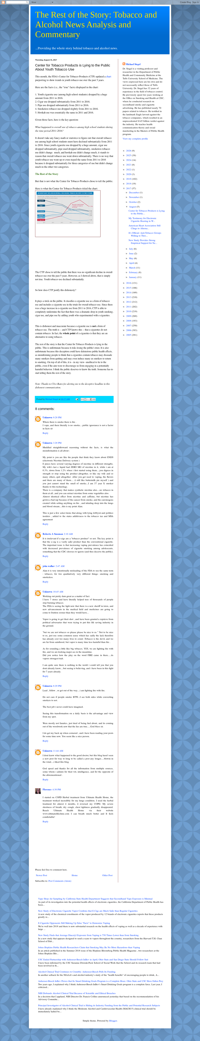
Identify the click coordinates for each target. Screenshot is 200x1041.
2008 (129, 320)
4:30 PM (56, 789)
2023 (129, 164)
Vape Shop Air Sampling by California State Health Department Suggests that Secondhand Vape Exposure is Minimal (95, 898)
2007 (129, 325)
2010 (129, 311)
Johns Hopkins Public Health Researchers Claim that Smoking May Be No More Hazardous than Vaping (89, 947)
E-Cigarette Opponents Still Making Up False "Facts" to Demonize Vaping (74, 922)
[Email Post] (76, 399)
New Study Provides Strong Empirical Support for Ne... (143, 241)
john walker (49, 566)
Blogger (113, 1020)
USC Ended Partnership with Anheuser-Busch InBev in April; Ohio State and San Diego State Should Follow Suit (93, 959)
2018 (129, 183)
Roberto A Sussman (53, 534)
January (133, 277)
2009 (129, 315)
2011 (129, 306)
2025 (129, 155)
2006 (129, 330)
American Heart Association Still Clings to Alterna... (144, 227)
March (132, 267)
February (133, 272)
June (131, 253)
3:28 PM (57, 442)
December (134, 192)
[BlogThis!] (85, 399)
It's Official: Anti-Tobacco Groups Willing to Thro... (145, 234)
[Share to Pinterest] (94, 399)
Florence (47, 789)
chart (108, 76)
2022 (129, 169)
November (134, 197)
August (133, 206)
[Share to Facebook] (91, 399)
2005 (129, 334)
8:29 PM (57, 685)
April (132, 262)
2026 (129, 150)
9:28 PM (57, 417)
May (131, 258)
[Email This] (82, 399)
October (133, 201)
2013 (129, 297)
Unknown (47, 417)
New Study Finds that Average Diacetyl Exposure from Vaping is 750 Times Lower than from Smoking (88, 935)
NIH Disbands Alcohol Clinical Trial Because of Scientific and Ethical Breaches (77, 993)
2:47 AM (60, 566)
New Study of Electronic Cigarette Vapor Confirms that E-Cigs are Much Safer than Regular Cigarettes (88, 910)
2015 (129, 287)
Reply (45, 432)
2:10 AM (68, 533)
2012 (129, 301)
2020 (129, 174)
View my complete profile (135, 138)
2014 (129, 292)
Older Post (107, 875)
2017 (129, 188)
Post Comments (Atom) (59, 880)
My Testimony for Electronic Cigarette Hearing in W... (142, 219)
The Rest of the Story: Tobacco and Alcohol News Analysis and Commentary (96, 24)
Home (75, 875)
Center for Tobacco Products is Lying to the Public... (147, 212)
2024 (129, 159)
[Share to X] (88, 399)
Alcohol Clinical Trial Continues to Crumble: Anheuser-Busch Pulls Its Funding (76, 971)
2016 (129, 282)
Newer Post (41, 875)
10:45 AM (58, 591)
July (131, 248)
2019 (129, 178)
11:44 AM (58, 750)
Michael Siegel (133, 64)
